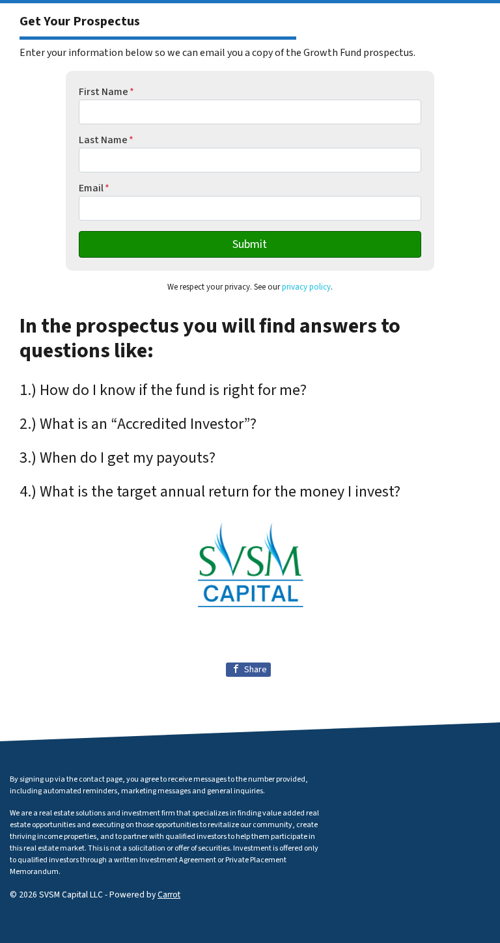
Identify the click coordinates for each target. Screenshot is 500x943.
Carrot (169, 894)
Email (94, 188)
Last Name (106, 140)
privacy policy (306, 287)
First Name (106, 92)
